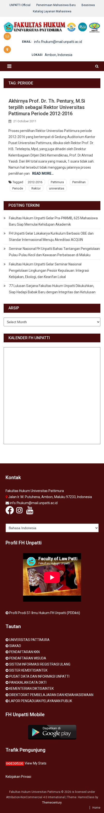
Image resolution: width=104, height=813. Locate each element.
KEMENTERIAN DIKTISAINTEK (31, 688)
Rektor (36, 188)
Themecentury (51, 802)
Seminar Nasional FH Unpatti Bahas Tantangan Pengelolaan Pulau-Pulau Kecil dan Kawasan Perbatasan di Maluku (54, 252)
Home (96, 807)
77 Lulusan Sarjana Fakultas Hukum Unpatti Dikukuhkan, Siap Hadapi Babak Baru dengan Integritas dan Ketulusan (52, 289)
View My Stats (35, 763)
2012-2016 (35, 182)
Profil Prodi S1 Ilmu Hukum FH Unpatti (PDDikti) (44, 613)
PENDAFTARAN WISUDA (27, 658)
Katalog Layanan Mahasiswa (52, 11)
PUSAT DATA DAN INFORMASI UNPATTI (39, 676)
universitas (56, 188)
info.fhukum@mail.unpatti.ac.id (58, 41)
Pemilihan (79, 182)
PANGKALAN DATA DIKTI (27, 682)
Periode (17, 188)
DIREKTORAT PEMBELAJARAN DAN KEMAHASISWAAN (51, 695)
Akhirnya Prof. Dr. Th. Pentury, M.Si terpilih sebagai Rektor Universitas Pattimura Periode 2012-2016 (46, 107)
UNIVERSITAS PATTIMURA (29, 640)
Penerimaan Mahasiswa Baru (56, 5)
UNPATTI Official (19, 5)
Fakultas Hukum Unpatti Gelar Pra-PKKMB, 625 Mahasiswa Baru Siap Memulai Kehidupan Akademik (53, 221)
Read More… (43, 173)
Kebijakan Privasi (18, 777)
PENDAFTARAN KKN (24, 652)
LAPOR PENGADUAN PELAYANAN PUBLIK (40, 701)
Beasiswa (88, 5)
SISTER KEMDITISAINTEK (28, 670)
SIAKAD (15, 646)
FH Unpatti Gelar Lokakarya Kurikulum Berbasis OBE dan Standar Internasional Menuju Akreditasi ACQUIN (51, 236)
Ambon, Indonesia (58, 55)
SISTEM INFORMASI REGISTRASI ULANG (39, 664)
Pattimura (57, 182)
